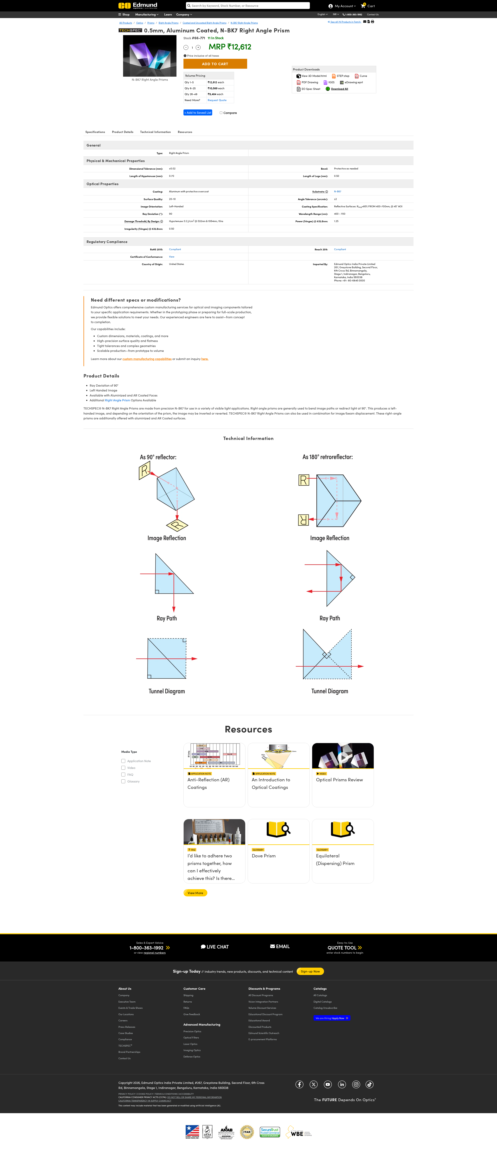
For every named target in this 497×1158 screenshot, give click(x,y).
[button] (355, 14)
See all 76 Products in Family (345, 21)
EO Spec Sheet (310, 89)
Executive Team (127, 1001)
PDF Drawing (309, 82)
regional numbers (155, 952)
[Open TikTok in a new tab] (369, 1086)
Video (131, 768)
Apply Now (330, 1018)
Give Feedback (191, 1014)
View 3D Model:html (314, 76)
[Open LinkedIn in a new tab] (342, 1086)
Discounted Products (259, 1026)
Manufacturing (145, 14)
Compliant (175, 249)
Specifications (95, 132)
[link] (369, 3)
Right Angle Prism (117, 400)
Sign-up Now (310, 971)
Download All (339, 89)
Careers (123, 1020)
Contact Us (373, 14)
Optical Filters (191, 1037)
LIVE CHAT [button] (218, 946)
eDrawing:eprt (353, 82)
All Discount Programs (260, 995)
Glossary (133, 781)
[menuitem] (128, 14)
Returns (187, 1001)
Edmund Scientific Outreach (263, 1033)
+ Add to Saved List (197, 112)
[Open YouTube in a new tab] (328, 1086)
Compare (230, 113)
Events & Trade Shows (130, 1007)
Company (183, 14)
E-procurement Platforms (262, 1039)
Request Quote (217, 100)
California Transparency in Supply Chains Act (144, 1100)
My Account (344, 6)
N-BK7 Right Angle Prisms (244, 22)
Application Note (139, 761)
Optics (139, 22)
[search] (248, 5)
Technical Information (155, 132)
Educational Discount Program (265, 1014)
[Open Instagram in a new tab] (356, 1086)
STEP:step (342, 76)
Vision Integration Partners (263, 1001)
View (171, 256)
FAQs (186, 1007)
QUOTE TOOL (342, 947)
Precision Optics (192, 1031)
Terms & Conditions (166, 1093)
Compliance (125, 1039)
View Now (214, 791)
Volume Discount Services (262, 1007)
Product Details (123, 132)
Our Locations (126, 1014)
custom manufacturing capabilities (147, 359)
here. (205, 359)
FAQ (130, 774)
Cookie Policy (145, 1093)
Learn (168, 14)
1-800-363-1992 (353, 14)
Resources (185, 132)
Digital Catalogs (323, 1001)
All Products (125, 22)
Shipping (188, 995)
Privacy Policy (126, 1093)
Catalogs (320, 995)
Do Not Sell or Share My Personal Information (194, 1097)
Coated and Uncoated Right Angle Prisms (204, 22)
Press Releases (126, 1026)
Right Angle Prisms (168, 22)
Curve (363, 76)
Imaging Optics (192, 1050)
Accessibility (186, 1093)
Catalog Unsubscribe (325, 1007)
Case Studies (125, 1033)
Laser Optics (190, 1043)
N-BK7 (337, 191)
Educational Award (259, 1020)
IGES (331, 82)
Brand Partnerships (129, 1051)
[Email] (364, 21)
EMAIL (283, 946)
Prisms (150, 22)
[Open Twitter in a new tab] (313, 1086)
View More (195, 893)
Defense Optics (191, 1056)
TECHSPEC (125, 1045)
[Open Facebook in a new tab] (299, 1086)
